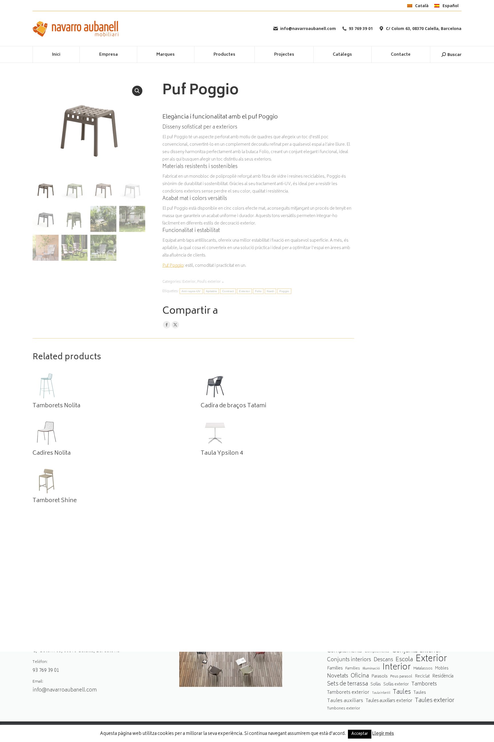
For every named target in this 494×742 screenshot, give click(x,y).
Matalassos (423, 668)
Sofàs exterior (396, 684)
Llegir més (383, 734)
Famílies (335, 668)
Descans (383, 660)
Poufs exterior (209, 282)
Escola (404, 659)
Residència (442, 676)
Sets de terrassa (347, 684)
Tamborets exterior (348, 692)
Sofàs (375, 684)
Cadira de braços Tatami (233, 406)
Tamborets (424, 684)
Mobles (442, 668)
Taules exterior (435, 700)
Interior (397, 667)
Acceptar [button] (359, 734)
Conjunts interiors (349, 660)
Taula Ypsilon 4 (222, 453)
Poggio (284, 291)
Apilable (211, 291)
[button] (137, 91)
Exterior (189, 282)
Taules (402, 692)
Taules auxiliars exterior (389, 701)
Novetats (337, 676)
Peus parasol (401, 677)
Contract (228, 291)
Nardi (270, 291)
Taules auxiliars (345, 701)
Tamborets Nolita (56, 406)
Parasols (379, 676)
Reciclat (422, 676)
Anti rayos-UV (191, 291)
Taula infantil (381, 693)
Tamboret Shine (55, 501)
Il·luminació (371, 668)
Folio (258, 291)
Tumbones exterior (343, 709)
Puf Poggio (173, 265)
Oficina (360, 676)
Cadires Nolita (52, 453)
